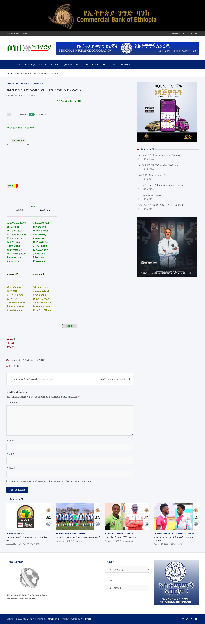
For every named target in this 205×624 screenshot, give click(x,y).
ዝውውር (42, 64)
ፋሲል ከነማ (119, 533)
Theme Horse (53, 618)
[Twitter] (192, 33)
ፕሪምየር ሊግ (30, 64)
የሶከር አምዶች (125, 64)
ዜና (18, 64)
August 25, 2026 (13, 544)
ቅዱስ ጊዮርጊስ (168, 533)
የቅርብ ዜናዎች (16, 499)
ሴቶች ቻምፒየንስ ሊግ (63, 533)
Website (10, 467)
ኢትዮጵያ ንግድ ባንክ (78, 533)
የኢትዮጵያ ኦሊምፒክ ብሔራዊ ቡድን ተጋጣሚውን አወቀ (159, 155)
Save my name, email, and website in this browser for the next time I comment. (51, 481)
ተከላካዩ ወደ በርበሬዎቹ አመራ (149, 195)
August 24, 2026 (112, 541)
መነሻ (11, 64)
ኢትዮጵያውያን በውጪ (72, 64)
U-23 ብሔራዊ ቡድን (13, 533)
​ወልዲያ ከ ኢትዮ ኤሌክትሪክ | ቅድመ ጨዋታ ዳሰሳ (33, 379)
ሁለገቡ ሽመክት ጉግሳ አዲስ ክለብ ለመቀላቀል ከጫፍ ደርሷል (160, 205)
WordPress (86, 618)
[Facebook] (183, 33)
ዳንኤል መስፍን (127, 541)
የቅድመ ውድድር (109, 64)
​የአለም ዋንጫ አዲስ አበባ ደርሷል (112, 379)
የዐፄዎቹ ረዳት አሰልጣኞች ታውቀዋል (151, 175)
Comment (12, 402)
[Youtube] (196, 33)
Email (10, 454)
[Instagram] (187, 33)
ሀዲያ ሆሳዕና (158, 533)
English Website (174, 33)
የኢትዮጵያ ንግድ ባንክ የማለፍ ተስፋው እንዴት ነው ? (157, 165)
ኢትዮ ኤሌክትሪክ (13, 83)
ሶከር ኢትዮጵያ (30, 95)
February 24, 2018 (14, 95)
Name (10, 440)
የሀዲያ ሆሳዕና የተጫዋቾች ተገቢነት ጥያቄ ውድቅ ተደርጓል (160, 185)
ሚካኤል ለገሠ (77, 541)
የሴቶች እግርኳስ (92, 64)
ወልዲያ (24, 83)
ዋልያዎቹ (54, 64)
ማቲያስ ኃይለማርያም (31, 544)
